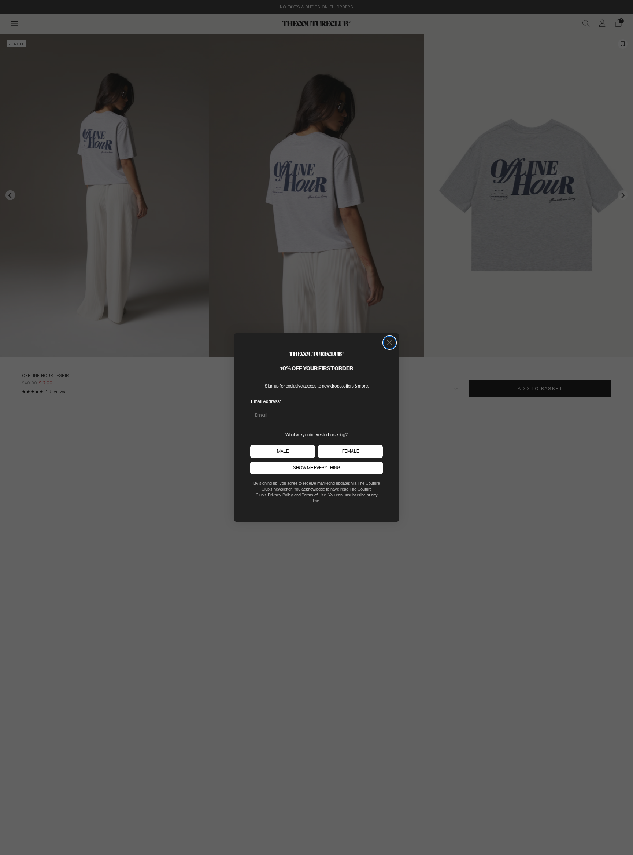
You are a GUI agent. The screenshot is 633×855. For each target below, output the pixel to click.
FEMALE (350, 451)
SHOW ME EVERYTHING (316, 467)
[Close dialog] (389, 342)
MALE (283, 451)
